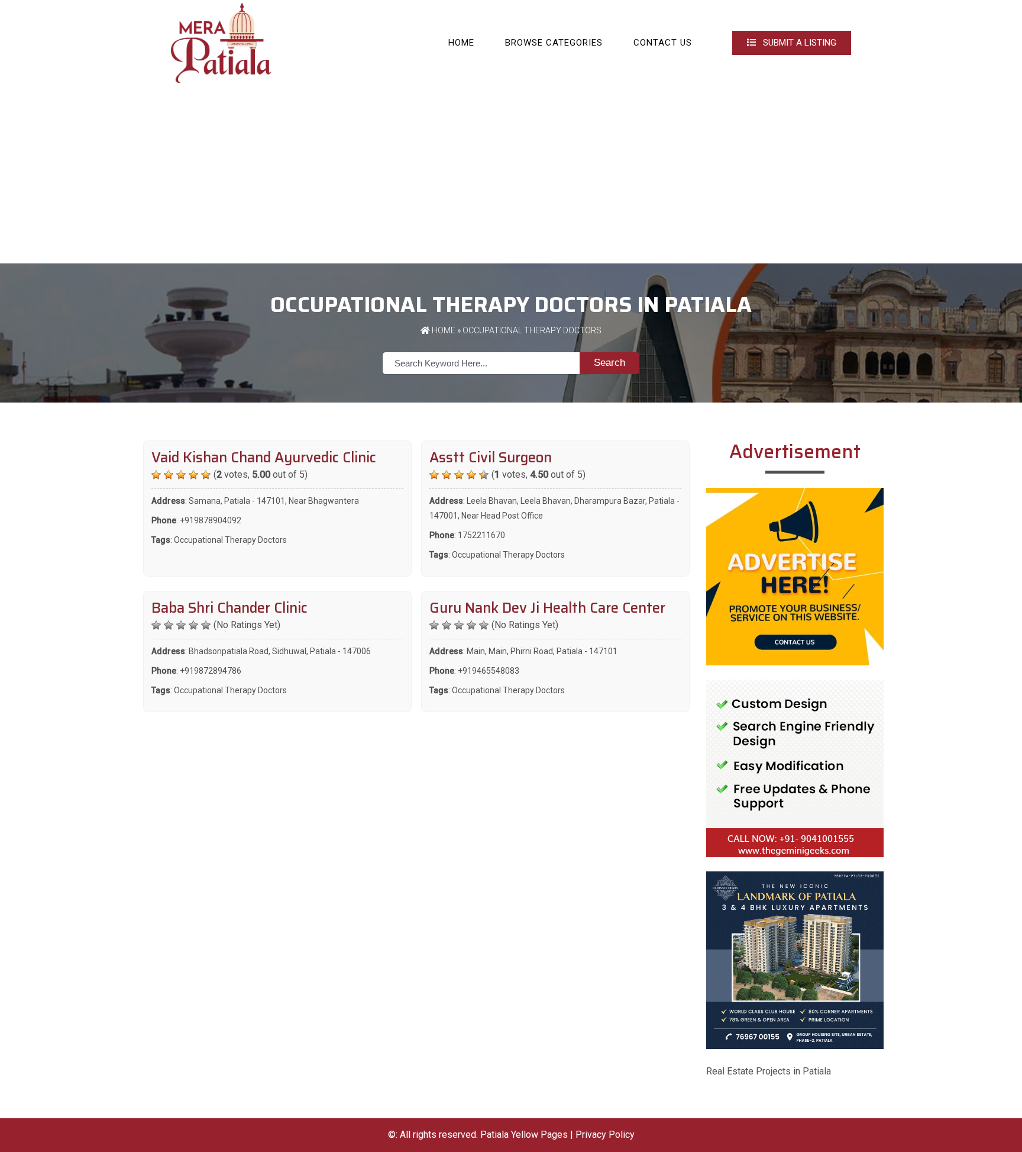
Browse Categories (554, 42)
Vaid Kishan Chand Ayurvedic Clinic (263, 457)
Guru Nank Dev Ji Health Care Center (547, 608)
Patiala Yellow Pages (524, 1134)
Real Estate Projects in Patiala (768, 1071)
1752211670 (481, 535)
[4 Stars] (193, 475)
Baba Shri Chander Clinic (229, 608)
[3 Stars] (181, 475)
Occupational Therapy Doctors (230, 540)
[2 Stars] (168, 475)
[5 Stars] (206, 475)
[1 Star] (156, 475)
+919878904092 (210, 520)
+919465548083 (488, 670)
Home (461, 42)
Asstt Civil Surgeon (490, 457)
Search (609, 362)
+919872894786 (210, 670)
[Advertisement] (511, 175)
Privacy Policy (605, 1134)
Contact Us (662, 42)
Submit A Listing (798, 42)
